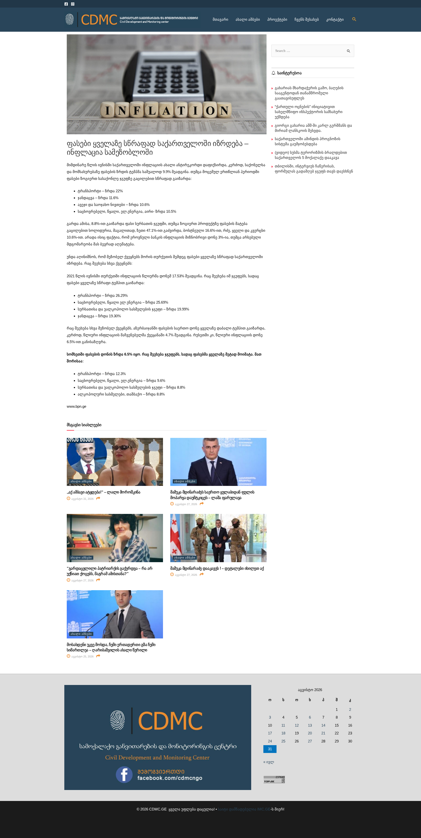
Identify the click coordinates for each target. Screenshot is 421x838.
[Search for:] (312, 50)
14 (323, 725)
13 (310, 725)
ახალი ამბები (248, 19)
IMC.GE (263, 809)
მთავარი (220, 19)
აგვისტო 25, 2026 (82, 656)
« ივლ (268, 762)
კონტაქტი (335, 19)
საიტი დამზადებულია (237, 809)
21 (323, 733)
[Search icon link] (354, 19)
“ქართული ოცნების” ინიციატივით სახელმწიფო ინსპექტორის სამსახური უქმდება (309, 112)
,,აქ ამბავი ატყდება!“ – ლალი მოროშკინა (103, 492)
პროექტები (277, 19)
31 (270, 749)
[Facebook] (66, 4)
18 (283, 733)
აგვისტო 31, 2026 (82, 498)
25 (283, 741)
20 (310, 733)
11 (283, 725)
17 (270, 733)
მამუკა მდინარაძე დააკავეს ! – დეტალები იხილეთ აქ (217, 568)
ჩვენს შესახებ (307, 19)
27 (310, 741)
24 (270, 741)
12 (297, 725)
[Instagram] (73, 4)
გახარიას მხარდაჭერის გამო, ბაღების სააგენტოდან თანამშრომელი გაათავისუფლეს (309, 93)
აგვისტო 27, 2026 (185, 504)
